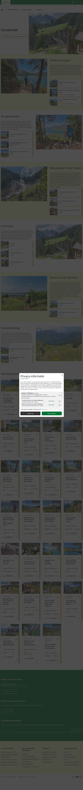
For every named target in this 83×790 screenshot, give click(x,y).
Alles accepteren (51, 413)
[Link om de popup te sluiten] (62, 375)
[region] (41, 401)
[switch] (59, 395)
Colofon (22, 378)
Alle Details (51, 401)
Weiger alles (30, 413)
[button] (58, 395)
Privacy (26, 378)
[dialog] (41, 395)
